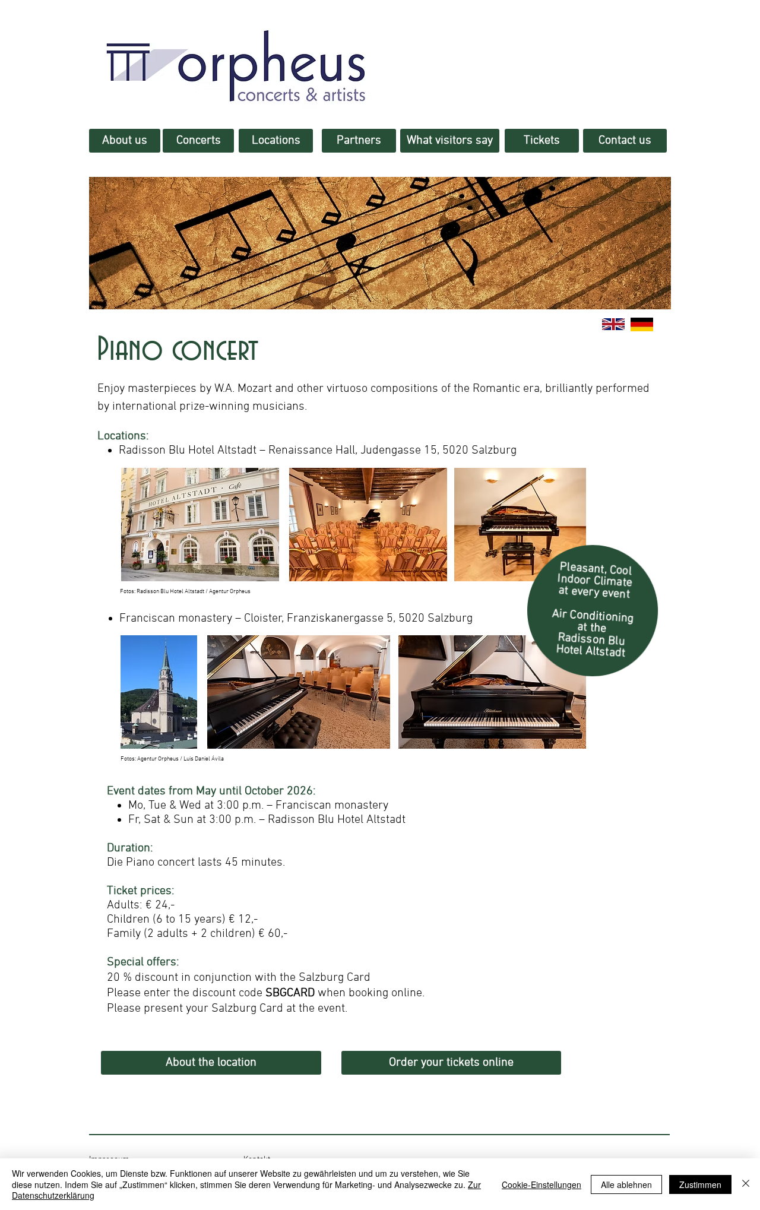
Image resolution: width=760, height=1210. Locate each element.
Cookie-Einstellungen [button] (541, 1184)
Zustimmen (700, 1184)
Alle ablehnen (626, 1184)
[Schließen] (746, 1184)
